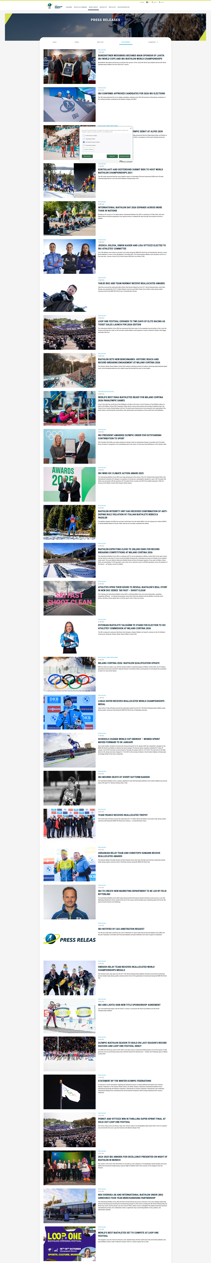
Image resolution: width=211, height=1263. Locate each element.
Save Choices (87, 156)
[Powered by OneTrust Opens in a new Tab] (126, 161)
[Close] (131, 128)
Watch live (112, 7)
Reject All (112, 156)
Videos (77, 42)
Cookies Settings (88, 149)
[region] (106, 144)
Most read (100, 42)
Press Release (126, 42)
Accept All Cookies (124, 156)
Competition (152, 42)
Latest (54, 42)
